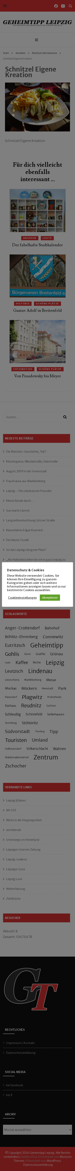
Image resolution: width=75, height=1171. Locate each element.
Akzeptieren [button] (50, 597)
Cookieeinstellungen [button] (22, 598)
